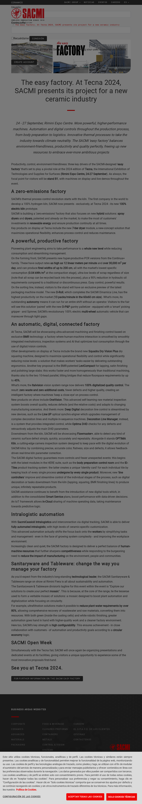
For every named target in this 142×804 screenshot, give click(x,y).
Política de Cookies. (26, 789)
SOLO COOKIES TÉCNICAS (121, 797)
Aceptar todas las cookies (85, 797)
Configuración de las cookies (22, 796)
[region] (71, 778)
